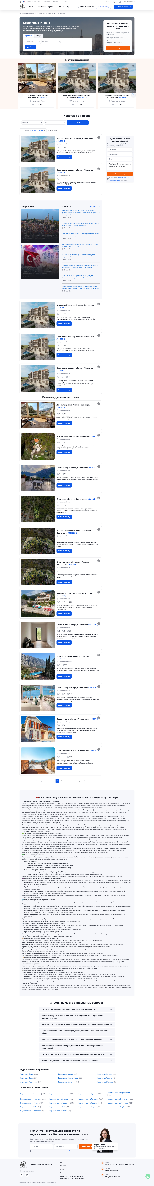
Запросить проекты (118, 48)
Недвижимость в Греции (87, 1103)
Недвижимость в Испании (59, 1094)
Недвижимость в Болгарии (30, 1094)
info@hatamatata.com (112, 1177)
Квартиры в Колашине (67, 1082)
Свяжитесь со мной (88, 1146)
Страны (30, 7)
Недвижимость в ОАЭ (57, 1107)
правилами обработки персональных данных (119, 178)
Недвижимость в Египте (58, 1111)
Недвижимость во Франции (118, 1103)
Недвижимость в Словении (30, 1111)
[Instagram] (27, 1175)
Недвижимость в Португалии (118, 1099)
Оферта (65, 2)
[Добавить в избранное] (53, 66)
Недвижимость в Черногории (118, 1093)
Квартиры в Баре (26, 1078)
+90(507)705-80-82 (112, 1171)
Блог (62, 1162)
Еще (67, 7)
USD (107, 2)
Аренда (38, 36)
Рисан (43, 101)
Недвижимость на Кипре (29, 1103)
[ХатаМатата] (24, 1164)
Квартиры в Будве (27, 1074)
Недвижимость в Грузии (87, 1107)
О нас (62, 1169)
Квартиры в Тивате (65, 1074)
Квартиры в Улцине (104, 1078)
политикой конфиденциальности (118, 179)
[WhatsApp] (147, 1176)
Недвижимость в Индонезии (31, 1099)
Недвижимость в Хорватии (59, 1103)
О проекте (47, 2)
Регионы (41, 7)
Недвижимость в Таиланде (88, 1099)
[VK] (21, 1175)
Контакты (56, 2)
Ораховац (69, 661)
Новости (66, 206)
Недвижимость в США (28, 1107)
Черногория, (36, 101)
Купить (50, 7)
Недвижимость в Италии (58, 1099)
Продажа (28, 36)
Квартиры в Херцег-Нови (68, 1078)
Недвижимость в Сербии (117, 1107)
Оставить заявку (103, 7)
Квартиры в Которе (104, 1074)
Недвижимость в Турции (87, 1094)
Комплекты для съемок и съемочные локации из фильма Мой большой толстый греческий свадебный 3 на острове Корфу (81, 213)
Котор (68, 627)
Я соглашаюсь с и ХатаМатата (119, 179)
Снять (60, 7)
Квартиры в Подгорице (29, 1082)
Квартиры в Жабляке (105, 1082)
